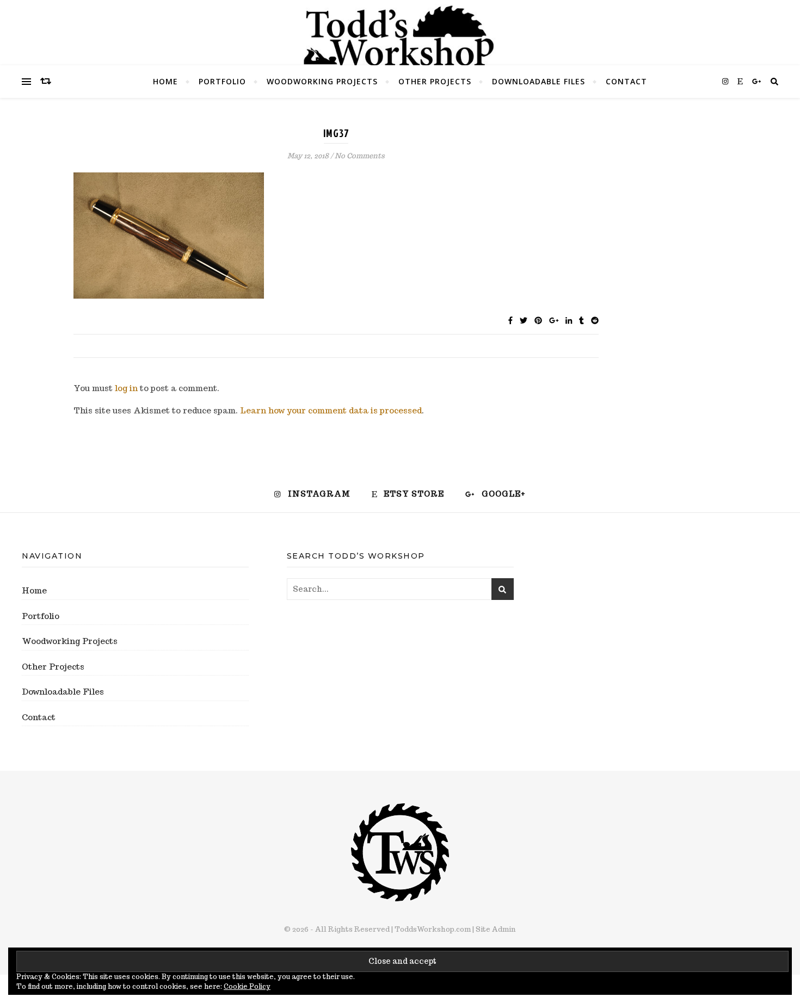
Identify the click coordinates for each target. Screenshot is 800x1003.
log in (126, 388)
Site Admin (496, 929)
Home (165, 81)
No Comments (360, 155)
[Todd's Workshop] (400, 35)
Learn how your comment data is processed (331, 410)
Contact (626, 81)
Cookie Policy (247, 986)
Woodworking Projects (322, 81)
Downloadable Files (538, 81)
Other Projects (434, 81)
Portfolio (222, 81)
